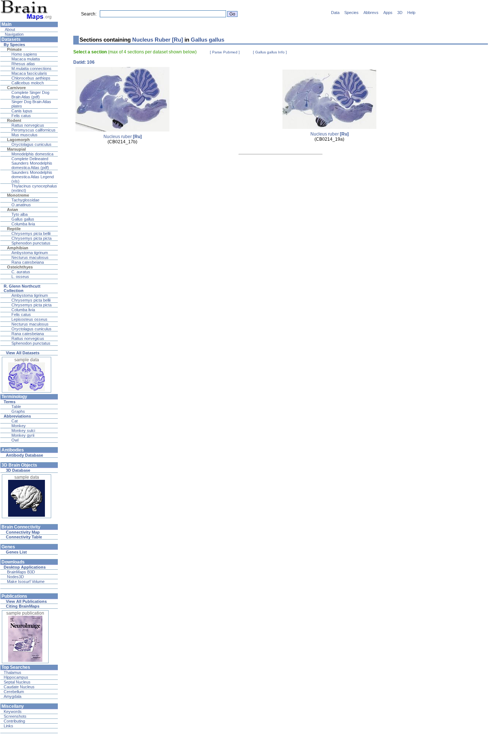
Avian (12, 209)
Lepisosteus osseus (29, 319)
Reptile (14, 228)
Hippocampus (16, 677)
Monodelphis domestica (32, 154)
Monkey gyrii (22, 435)
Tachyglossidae (25, 200)
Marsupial (16, 149)
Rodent (14, 120)
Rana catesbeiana (27, 262)
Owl (14, 440)
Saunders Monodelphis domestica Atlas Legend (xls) (32, 176)
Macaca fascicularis (29, 73)
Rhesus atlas (23, 64)
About (9, 29)
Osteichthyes (20, 267)
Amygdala (12, 696)
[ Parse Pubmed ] (225, 52)
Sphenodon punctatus (30, 243)
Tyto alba (19, 214)
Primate (14, 49)
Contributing (14, 721)
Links (8, 726)
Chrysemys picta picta (31, 238)
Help (411, 12)
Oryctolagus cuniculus (31, 144)
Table (16, 406)
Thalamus (12, 672)
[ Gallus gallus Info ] (270, 52)
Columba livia (23, 224)
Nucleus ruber (122, 136)
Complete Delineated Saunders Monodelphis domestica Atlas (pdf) (31, 163)
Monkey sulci (23, 430)
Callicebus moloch (27, 83)
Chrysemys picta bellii (30, 233)
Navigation (14, 34)
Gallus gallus (22, 219)
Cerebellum (14, 691)
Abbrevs (371, 12)
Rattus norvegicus (27, 125)
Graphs (18, 411)
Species (351, 12)
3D (399, 12)
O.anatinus (21, 205)
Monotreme (18, 195)
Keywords (13, 711)
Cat (14, 421)
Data (335, 12)
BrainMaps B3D (21, 572)
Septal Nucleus (17, 682)
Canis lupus (21, 111)
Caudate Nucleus (19, 687)
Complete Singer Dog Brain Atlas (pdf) (30, 94)
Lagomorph (18, 139)
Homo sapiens (24, 54)
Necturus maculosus (30, 257)
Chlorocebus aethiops (30, 78)
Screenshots (15, 716)
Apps (388, 12)
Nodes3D (15, 576)
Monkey (18, 426)
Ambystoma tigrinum (29, 252)
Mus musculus (24, 135)
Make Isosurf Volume (26, 581)
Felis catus (21, 115)
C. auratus (20, 272)
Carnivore (16, 87)
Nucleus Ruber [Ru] (157, 39)
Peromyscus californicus (33, 130)
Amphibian (17, 248)
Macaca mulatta (25, 59)
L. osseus (20, 276)
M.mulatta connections (31, 68)
